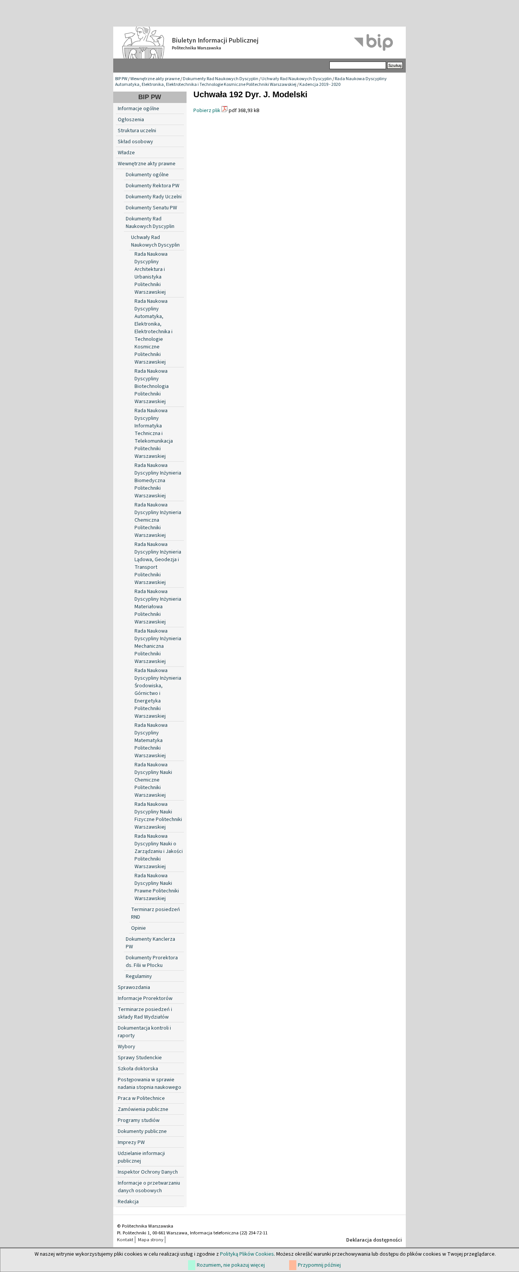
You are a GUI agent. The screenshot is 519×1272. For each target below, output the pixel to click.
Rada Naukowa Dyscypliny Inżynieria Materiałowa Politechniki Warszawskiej (157, 607)
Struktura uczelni (137, 130)
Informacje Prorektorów (145, 998)
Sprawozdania (134, 987)
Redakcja (128, 1202)
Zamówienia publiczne (143, 1109)
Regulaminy (139, 976)
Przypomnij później (319, 1265)
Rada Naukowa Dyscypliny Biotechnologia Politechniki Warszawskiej (151, 386)
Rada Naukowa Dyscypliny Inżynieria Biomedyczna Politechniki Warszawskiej (157, 481)
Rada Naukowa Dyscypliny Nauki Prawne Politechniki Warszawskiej (156, 887)
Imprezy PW (131, 1142)
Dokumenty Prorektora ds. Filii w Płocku (152, 961)
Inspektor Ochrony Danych (148, 1172)
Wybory (126, 1047)
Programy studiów (139, 1120)
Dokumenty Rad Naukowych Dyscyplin (220, 79)
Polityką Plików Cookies (247, 1254)
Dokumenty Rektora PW (152, 186)
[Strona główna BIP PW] (259, 43)
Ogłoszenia (131, 119)
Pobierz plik (206, 110)
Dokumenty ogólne (147, 175)
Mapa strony (150, 1239)
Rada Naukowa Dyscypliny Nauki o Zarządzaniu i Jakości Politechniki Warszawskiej (158, 851)
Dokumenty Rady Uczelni (154, 197)
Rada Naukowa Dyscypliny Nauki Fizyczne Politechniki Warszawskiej (158, 816)
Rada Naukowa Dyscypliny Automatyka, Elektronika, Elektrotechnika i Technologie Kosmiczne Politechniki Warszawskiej (251, 82)
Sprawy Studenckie (140, 1058)
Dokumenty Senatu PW (151, 208)
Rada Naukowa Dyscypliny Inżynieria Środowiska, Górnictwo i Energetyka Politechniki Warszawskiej (157, 693)
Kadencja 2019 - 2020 (319, 84)
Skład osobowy (135, 142)
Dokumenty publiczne (142, 1131)
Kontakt (125, 1239)
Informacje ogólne (138, 108)
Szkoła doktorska (138, 1069)
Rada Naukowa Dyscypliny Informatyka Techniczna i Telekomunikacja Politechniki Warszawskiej (153, 433)
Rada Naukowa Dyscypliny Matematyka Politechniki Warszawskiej (151, 740)
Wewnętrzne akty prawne (155, 79)
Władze (126, 153)
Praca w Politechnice (141, 1098)
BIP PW (121, 79)
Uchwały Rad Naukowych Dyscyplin (296, 79)
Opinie (138, 928)
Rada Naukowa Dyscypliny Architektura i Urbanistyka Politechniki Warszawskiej (151, 273)
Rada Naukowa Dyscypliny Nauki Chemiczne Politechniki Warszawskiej (153, 780)
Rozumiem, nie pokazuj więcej (231, 1265)
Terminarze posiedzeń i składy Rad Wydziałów (145, 1013)
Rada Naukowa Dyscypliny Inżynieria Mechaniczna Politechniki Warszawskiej (157, 646)
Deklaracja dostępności (374, 1240)
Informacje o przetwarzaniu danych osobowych (149, 1186)
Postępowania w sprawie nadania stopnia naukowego (149, 1083)
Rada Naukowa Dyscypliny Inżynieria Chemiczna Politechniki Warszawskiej (157, 520)
